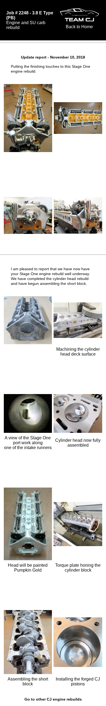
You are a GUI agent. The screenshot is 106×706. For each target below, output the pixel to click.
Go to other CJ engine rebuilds (53, 699)
